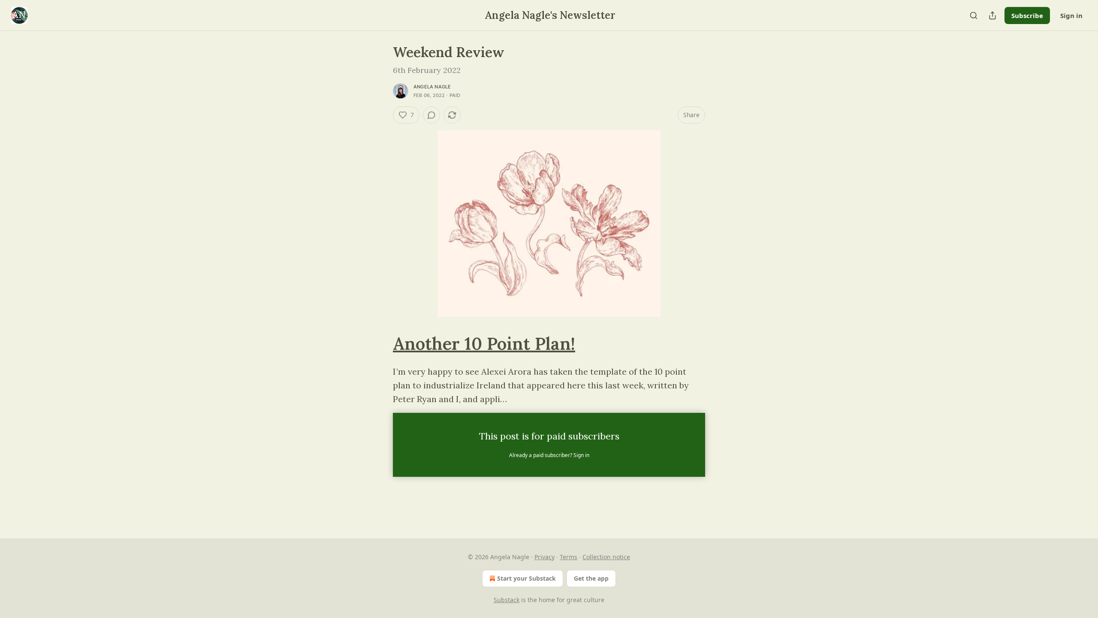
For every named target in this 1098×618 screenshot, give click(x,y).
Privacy (544, 557)
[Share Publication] (992, 15)
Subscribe (1027, 15)
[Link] (381, 344)
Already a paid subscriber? (549, 455)
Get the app (591, 578)
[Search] (973, 15)
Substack (506, 600)
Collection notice (606, 557)
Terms (568, 557)
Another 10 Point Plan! (484, 343)
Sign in (1071, 15)
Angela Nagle (432, 87)
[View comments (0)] (431, 115)
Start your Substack (526, 578)
